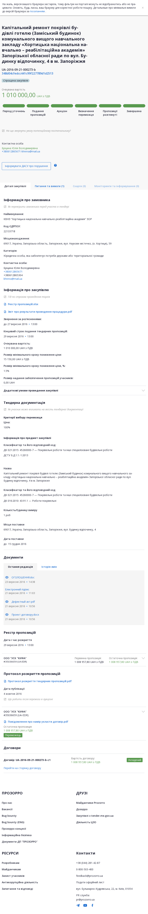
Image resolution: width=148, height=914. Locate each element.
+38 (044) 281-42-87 (88, 863)
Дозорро (82, 809)
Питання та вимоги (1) (49, 186)
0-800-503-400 (84, 869)
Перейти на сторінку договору (22, 768)
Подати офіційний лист (90, 882)
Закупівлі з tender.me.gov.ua (95, 815)
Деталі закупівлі (15, 186)
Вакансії (7, 809)
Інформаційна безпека (17, 835)
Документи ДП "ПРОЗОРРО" (20, 841)
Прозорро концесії (14, 828)
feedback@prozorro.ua (89, 875)
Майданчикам (11, 869)
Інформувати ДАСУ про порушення (26, 166)
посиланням (37, 11)
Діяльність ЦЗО (86, 822)
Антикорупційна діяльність (20, 882)
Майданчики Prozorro (90, 802)
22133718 (9, 231)
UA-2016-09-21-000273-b (19, 70)
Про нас (7, 802)
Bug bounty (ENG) (13, 822)
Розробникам (10, 863)
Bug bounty (9, 815)
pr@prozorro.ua (85, 899)
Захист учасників (13, 875)
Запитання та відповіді (17, 888)
